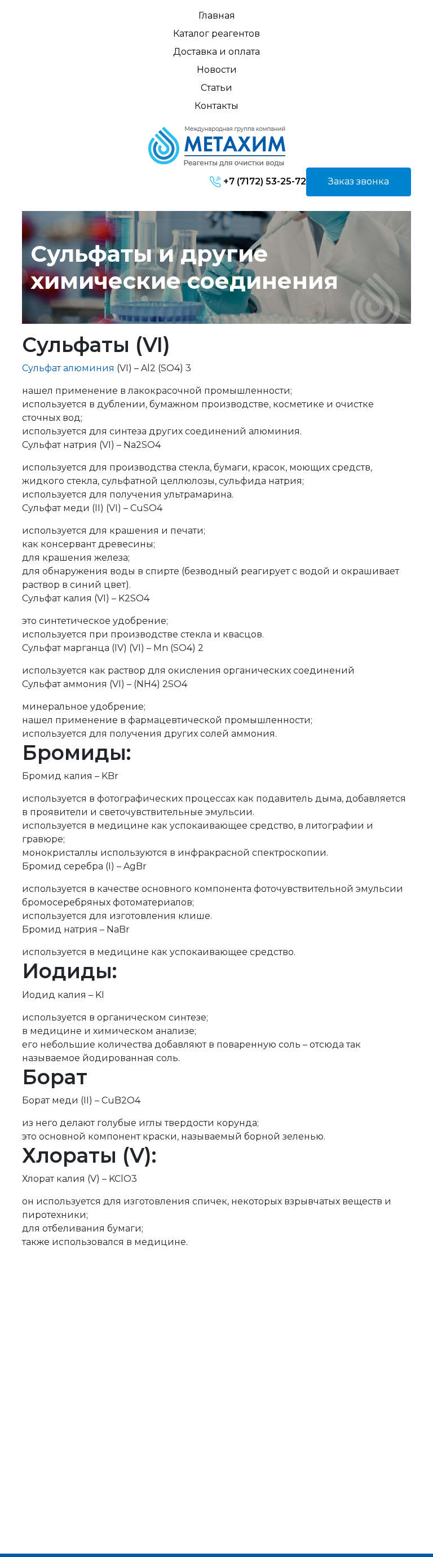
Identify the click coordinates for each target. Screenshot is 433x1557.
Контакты (216, 105)
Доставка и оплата (216, 51)
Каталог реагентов (216, 33)
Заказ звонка (358, 181)
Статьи (216, 87)
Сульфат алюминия (68, 368)
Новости (217, 69)
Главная (216, 15)
